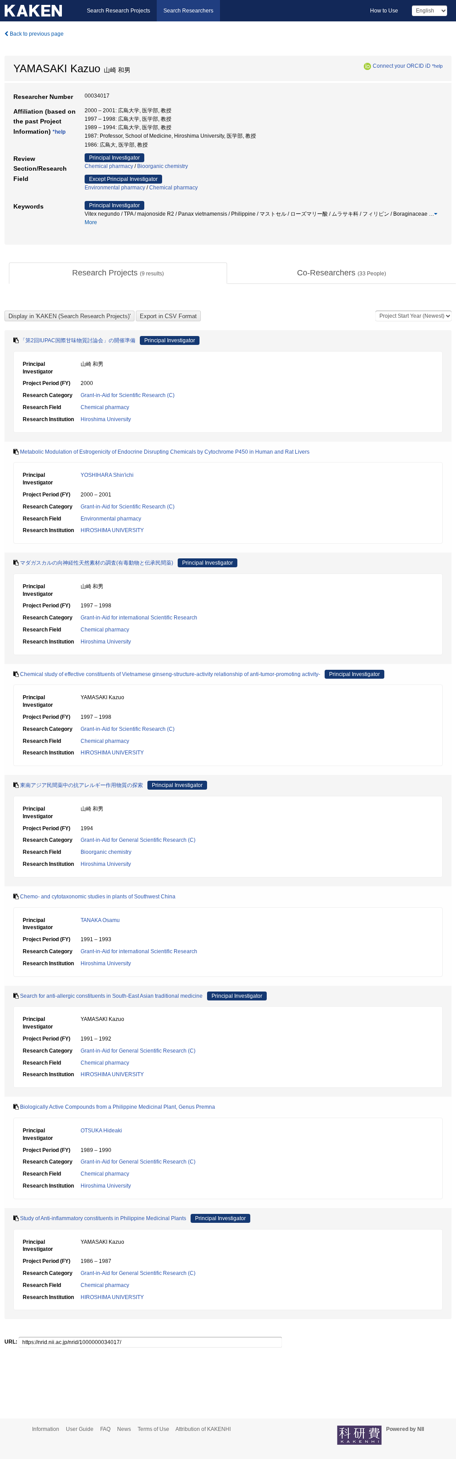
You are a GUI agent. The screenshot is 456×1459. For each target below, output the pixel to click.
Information (45, 1429)
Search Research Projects (118, 11)
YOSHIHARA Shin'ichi (107, 475)
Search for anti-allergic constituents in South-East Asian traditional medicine (111, 996)
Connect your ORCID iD (402, 66)
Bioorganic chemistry (162, 166)
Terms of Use (153, 1429)
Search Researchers (188, 11)
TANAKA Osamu (100, 920)
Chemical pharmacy (109, 166)
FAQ (105, 1429)
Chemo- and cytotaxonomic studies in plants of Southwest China (97, 896)
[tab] (118, 273)
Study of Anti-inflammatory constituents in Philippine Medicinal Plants (103, 1218)
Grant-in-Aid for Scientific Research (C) (128, 395)
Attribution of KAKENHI (203, 1429)
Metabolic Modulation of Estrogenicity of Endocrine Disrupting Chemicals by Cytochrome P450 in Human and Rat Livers (164, 452)
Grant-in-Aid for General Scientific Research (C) (138, 840)
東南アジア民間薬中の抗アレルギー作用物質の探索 (81, 785)
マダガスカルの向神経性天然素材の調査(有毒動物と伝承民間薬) (96, 563)
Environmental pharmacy (115, 187)
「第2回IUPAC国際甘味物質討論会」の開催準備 (77, 340)
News (124, 1429)
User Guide (80, 1429)
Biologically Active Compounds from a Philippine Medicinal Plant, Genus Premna (117, 1107)
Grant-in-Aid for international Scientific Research (139, 618)
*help (437, 66)
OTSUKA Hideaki (101, 1130)
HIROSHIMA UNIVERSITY (112, 530)
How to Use (384, 11)
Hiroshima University (106, 419)
